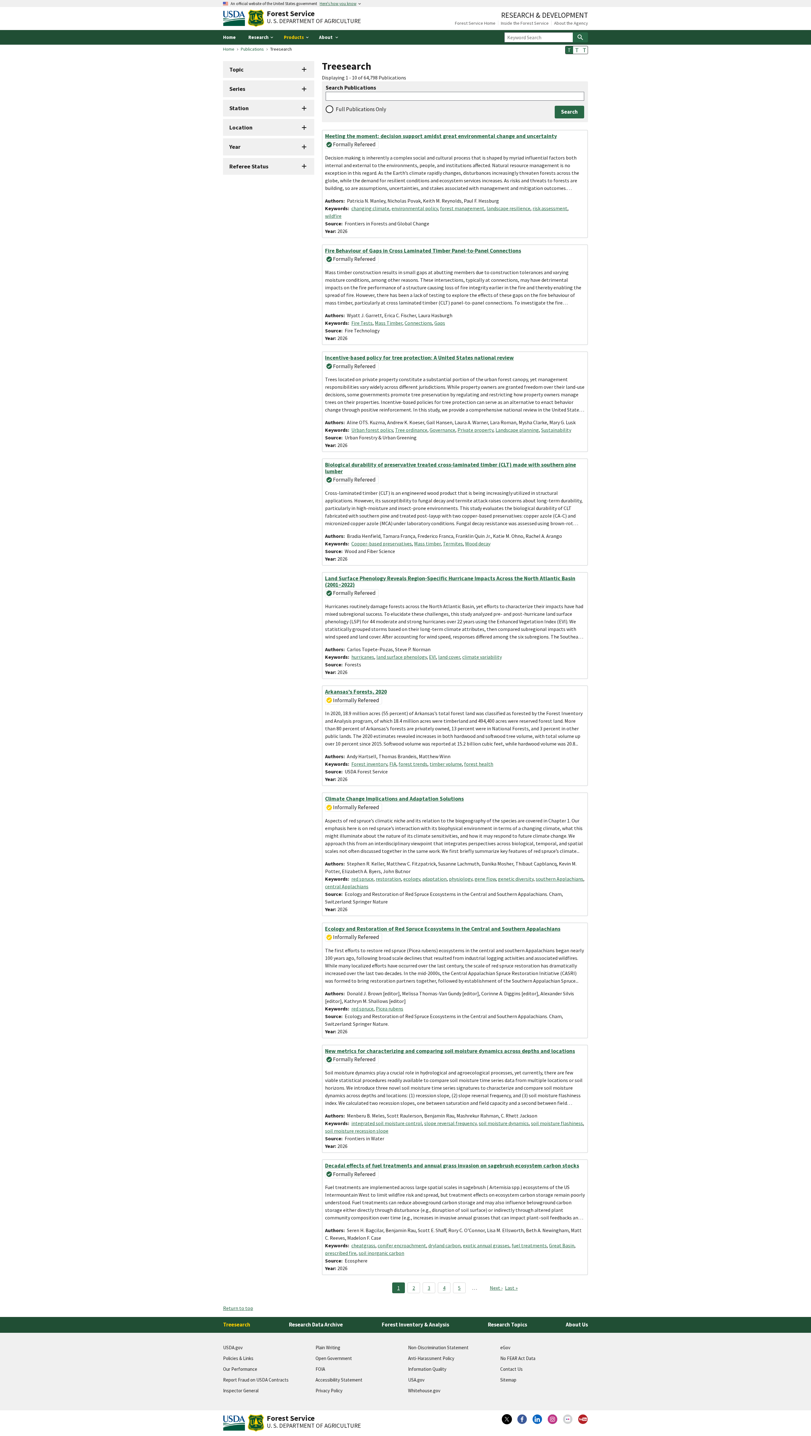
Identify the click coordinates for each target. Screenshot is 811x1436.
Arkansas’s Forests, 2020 (356, 692)
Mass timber (427, 543)
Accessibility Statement (339, 1380)
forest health (478, 764)
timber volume (446, 764)
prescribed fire (340, 1253)
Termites (453, 543)
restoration (388, 879)
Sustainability (556, 430)
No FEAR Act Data (517, 1358)
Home (229, 37)
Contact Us (511, 1369)
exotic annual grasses (486, 1245)
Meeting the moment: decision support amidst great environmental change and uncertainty (441, 136)
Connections (418, 323)
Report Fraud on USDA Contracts (256, 1380)
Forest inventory (369, 764)
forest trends (413, 764)
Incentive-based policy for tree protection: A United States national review (419, 358)
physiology (460, 879)
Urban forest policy (372, 430)
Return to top (238, 1308)
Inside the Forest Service (525, 23)
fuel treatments (529, 1245)
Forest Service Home (475, 23)
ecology (411, 879)
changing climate (370, 208)
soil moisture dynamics (504, 1123)
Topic (236, 69)
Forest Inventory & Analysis (415, 1324)
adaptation (434, 879)
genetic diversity (515, 879)
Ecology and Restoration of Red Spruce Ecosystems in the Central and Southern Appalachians (442, 929)
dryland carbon (444, 1245)
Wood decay (477, 543)
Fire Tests (362, 323)
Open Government (334, 1358)
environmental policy (415, 208)
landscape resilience (508, 208)
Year (234, 146)
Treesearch (236, 1324)
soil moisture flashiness (557, 1123)
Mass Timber (388, 323)
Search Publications (351, 88)
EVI (432, 657)
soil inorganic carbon (381, 1253)
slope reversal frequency (450, 1123)
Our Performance (240, 1369)
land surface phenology (401, 657)
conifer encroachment (402, 1245)
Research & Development (544, 15)
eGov (505, 1348)
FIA (392, 764)
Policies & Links (238, 1358)
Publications (252, 49)
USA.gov (416, 1380)
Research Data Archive (316, 1324)
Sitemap (508, 1380)
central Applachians (346, 886)
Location (240, 127)
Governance (442, 430)
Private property (475, 430)
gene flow (485, 879)
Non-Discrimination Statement (438, 1348)
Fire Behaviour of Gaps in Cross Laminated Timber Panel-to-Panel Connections (423, 251)
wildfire (333, 216)
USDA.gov (233, 1348)
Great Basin (561, 1245)
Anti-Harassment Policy (431, 1358)
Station (239, 108)
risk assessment (550, 208)
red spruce (362, 879)
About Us (577, 1324)
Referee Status (248, 166)
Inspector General (241, 1391)
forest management (462, 208)
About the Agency (571, 23)
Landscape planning (517, 430)
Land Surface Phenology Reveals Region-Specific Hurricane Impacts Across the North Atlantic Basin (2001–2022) (450, 581)
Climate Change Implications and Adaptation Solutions (394, 799)
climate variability (482, 657)
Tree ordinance (411, 430)
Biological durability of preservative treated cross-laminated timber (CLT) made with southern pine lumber (450, 468)
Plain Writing (328, 1348)
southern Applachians (559, 879)
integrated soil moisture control (386, 1123)
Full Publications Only (361, 109)
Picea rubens (389, 1008)
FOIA (320, 1369)
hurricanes (362, 657)
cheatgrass (363, 1245)
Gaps (439, 323)
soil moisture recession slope (356, 1131)
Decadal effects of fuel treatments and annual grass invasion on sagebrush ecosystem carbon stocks (452, 1165)
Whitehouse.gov (424, 1391)
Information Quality (427, 1369)
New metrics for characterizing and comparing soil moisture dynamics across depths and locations (450, 1051)
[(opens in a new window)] (507, 1419)
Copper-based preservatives (381, 543)
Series (237, 88)
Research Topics (507, 1324)
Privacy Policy (329, 1391)
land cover (449, 657)
